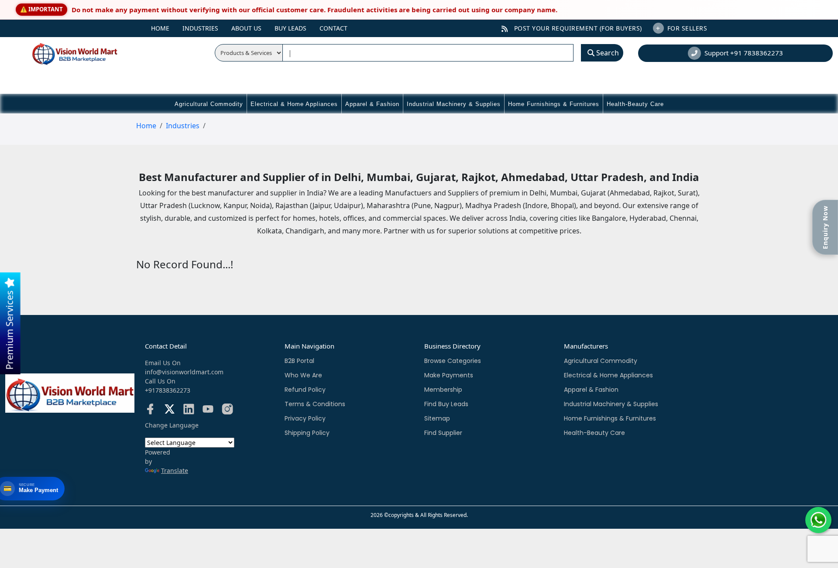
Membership (443, 389)
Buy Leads (290, 28)
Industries (200, 28)
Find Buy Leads (446, 404)
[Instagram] (227, 411)
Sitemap (437, 418)
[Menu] (134, 25)
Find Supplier (443, 432)
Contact (333, 28)
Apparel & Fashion (372, 104)
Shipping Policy (307, 432)
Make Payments (448, 375)
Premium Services (9, 329)
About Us (246, 28)
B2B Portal (299, 360)
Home (160, 28)
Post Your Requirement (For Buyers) (577, 28)
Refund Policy (305, 389)
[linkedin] (188, 411)
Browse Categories (452, 360)
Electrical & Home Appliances (294, 104)
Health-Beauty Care (635, 104)
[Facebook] (150, 411)
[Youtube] (208, 411)
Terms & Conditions (315, 404)
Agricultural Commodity (209, 104)
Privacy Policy (305, 418)
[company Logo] (63, 53)
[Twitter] (169, 411)
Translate (174, 470)
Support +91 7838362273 (743, 52)
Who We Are (303, 375)
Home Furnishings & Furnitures (553, 104)
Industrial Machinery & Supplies (454, 104)
